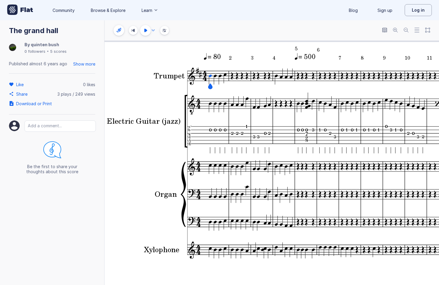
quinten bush (45, 44)
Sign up (384, 10)
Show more (84, 63)
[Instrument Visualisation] (164, 30)
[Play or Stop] (145, 30)
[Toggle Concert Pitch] (384, 30)
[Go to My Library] (20, 10)
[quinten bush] (12, 48)
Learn (147, 10)
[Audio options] (153, 30)
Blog (353, 10)
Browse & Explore (108, 10)
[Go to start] (133, 30)
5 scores (58, 51)
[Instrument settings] (118, 30)
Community (64, 10)
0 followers (34, 51)
